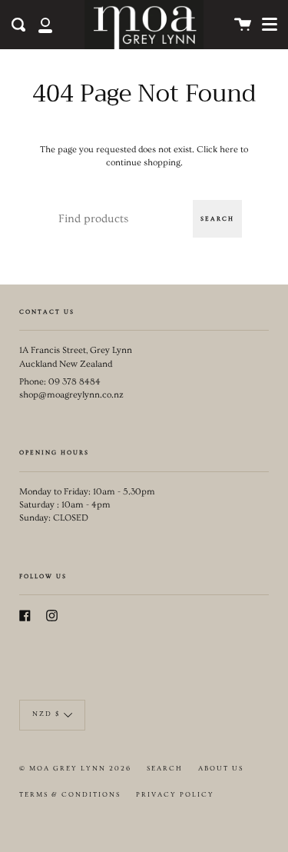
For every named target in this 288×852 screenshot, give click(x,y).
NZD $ (46, 714)
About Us (220, 768)
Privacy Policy (175, 794)
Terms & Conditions (70, 794)
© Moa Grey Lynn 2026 (75, 768)
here (229, 150)
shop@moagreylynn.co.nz (71, 395)
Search (217, 218)
